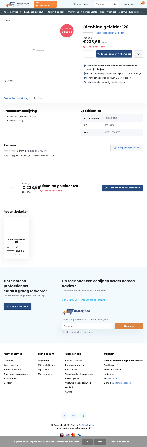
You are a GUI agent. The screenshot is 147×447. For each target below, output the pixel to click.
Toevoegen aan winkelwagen (116, 53)
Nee (100, 441)
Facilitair (69, 387)
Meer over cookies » (121, 441)
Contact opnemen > (17, 306)
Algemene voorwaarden (16, 374)
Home (7, 20)
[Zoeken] (115, 4)
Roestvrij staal (108, 11)
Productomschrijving (16, 98)
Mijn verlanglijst (45, 374)
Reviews (37, 98)
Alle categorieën (42, 4)
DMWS (85, 425)
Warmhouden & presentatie (82, 11)
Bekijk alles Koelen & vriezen (110, 32)
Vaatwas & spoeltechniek (132, 11)
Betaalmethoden (12, 369)
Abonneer (129, 326)
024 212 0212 (69, 299)
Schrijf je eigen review (128, 147)
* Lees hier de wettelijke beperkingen (77, 332)
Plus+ (93, 425)
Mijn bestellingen (46, 365)
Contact (8, 382)
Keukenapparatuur (34, 11)
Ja (87, 441)
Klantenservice (81, 4)
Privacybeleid (10, 378)
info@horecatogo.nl (93, 299)
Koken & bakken (56, 11)
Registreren (44, 360)
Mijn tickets (43, 369)
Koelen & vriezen (12, 11)
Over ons (8, 360)
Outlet (68, 391)
